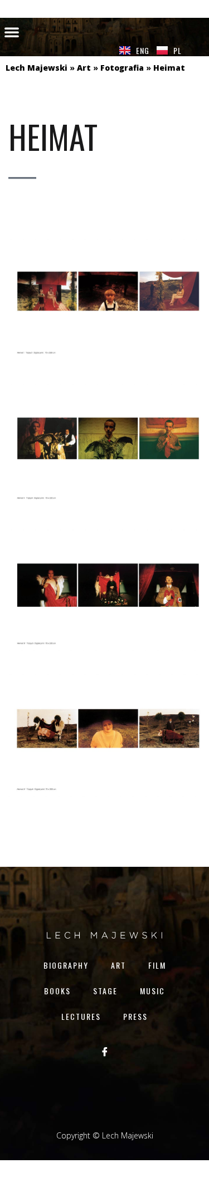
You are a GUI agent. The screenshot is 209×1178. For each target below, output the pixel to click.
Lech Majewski (36, 67)
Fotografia (122, 67)
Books (57, 991)
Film (157, 965)
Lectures (81, 1016)
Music (152, 991)
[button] (11, 31)
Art (84, 67)
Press (135, 1016)
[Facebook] (104, 1051)
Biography (66, 965)
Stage (105, 991)
